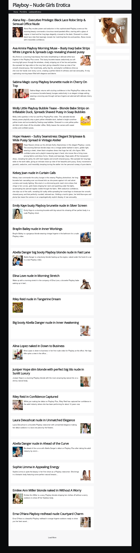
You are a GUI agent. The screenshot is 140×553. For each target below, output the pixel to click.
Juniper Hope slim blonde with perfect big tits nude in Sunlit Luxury (48, 371)
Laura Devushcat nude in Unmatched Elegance (44, 420)
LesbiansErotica (35, 11)
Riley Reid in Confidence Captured (35, 396)
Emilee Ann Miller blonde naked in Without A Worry (47, 490)
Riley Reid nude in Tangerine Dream (37, 299)
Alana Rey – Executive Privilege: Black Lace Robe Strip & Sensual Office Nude (49, 22)
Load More (52, 537)
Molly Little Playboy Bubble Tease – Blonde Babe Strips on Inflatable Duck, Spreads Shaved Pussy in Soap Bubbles (51, 110)
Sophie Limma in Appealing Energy (36, 467)
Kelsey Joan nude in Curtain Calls (34, 173)
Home (16, 11)
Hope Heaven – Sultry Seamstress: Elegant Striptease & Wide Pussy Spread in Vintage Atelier (49, 138)
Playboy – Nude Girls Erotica (41, 5)
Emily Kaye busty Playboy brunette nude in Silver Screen (50, 205)
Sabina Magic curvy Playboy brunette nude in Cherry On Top (50, 84)
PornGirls (23, 11)
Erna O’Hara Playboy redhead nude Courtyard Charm (48, 514)
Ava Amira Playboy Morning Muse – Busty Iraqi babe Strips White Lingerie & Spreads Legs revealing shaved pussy (51, 50)
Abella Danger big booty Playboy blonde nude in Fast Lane (51, 252)
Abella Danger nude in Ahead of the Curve (41, 443)
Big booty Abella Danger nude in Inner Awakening (46, 322)
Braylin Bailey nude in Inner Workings (37, 229)
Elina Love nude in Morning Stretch (36, 276)
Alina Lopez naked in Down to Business (38, 346)
